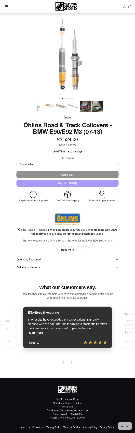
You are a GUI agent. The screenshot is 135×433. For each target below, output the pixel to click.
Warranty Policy (53, 427)
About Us (25, 427)
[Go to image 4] (68, 98)
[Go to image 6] (72, 98)
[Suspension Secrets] (66, 6)
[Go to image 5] (70, 98)
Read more (35, 332)
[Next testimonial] (72, 362)
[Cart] (130, 6)
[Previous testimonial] (63, 362)
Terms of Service (71, 427)
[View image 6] (97, 106)
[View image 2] (49, 106)
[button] (67, 55)
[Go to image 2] (64, 98)
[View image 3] (61, 106)
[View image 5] (85, 106)
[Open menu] (6, 6)
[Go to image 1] (62, 98)
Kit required (67, 158)
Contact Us (37, 427)
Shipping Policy (89, 427)
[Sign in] (124, 6)
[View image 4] (73, 106)
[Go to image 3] (66, 98)
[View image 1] (37, 106)
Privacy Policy (107, 427)
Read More (67, 249)
